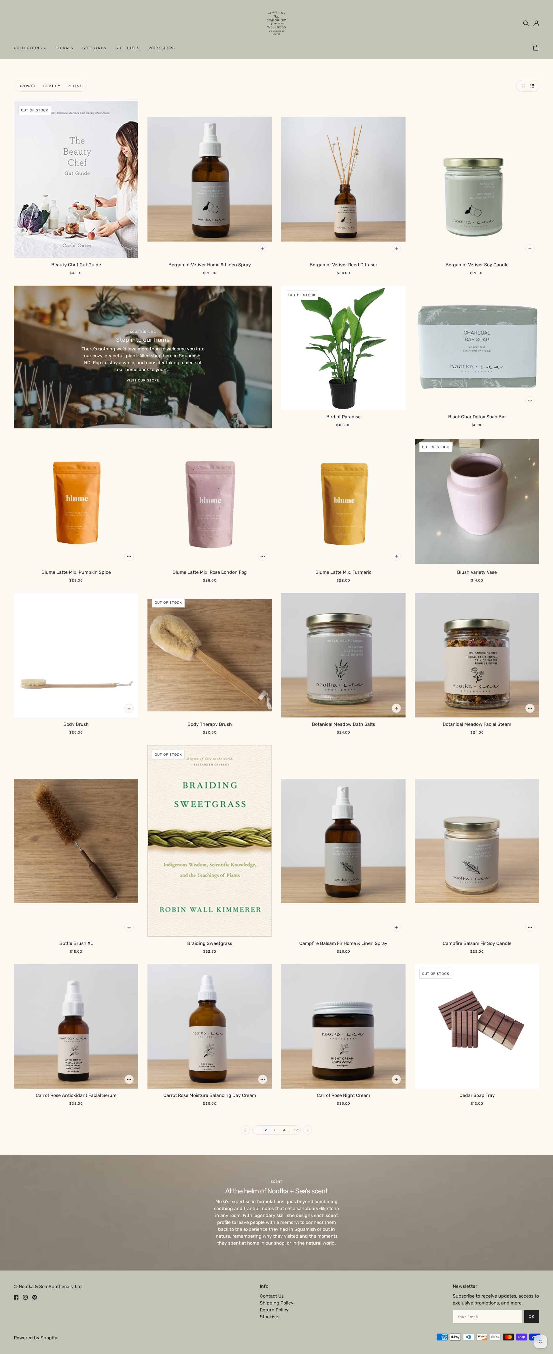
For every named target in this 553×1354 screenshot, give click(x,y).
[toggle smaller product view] (533, 86)
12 (296, 1130)
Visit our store (143, 380)
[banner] (276, 22)
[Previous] (245, 1130)
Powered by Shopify (35, 1337)
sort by (51, 85)
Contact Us (272, 1296)
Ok (532, 1316)
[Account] (536, 23)
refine (74, 85)
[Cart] (536, 48)
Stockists (269, 1316)
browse (27, 85)
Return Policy (274, 1310)
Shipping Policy (276, 1303)
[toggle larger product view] (522, 86)
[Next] (307, 1130)
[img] (526, 23)
